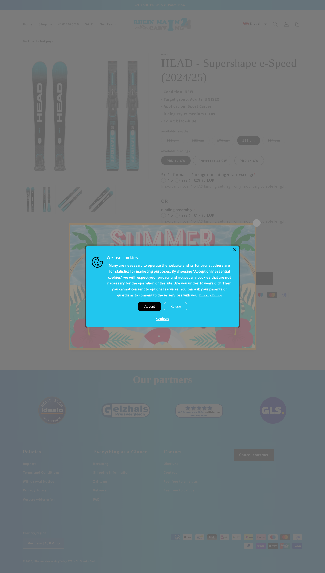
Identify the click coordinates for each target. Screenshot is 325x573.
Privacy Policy (210, 295)
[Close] (234, 249)
